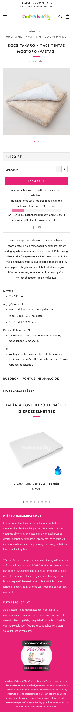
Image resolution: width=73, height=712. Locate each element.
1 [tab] (23, 502)
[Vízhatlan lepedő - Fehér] (36, 449)
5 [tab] (38, 502)
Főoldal (34, 31)
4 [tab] (34, 502)
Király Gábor (36, 61)
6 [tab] (42, 502)
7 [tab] (46, 502)
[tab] (34, 141)
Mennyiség (11, 170)
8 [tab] (49, 502)
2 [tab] (27, 502)
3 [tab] (31, 502)
